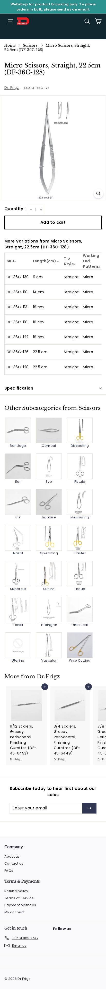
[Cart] (98, 21)
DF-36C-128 (18, 367)
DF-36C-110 (17, 292)
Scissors (30, 45)
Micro (88, 276)
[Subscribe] (89, 808)
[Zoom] (98, 193)
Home (10, 45)
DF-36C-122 (18, 337)
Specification (18, 388)
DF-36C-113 (17, 306)
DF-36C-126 (18, 351)
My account (14, 912)
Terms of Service (19, 898)
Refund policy (16, 890)
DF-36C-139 (18, 276)
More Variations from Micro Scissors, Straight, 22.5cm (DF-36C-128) (43, 244)
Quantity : (15, 208)
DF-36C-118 (17, 322)
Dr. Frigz (11, 87)
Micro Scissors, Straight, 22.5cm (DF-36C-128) (47, 47)
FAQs (8, 870)
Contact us (13, 863)
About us (12, 856)
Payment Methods (20, 905)
